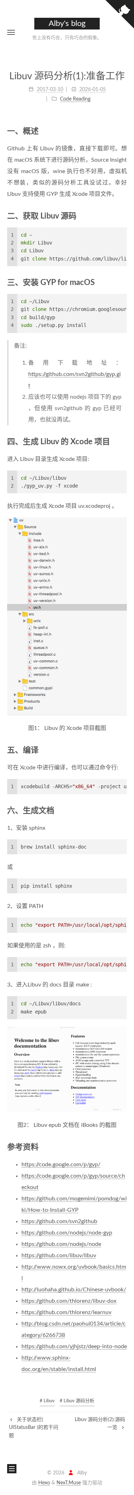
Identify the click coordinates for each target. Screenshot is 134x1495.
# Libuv (47, 1401)
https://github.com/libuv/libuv (58, 1255)
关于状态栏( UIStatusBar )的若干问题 (33, 1427)
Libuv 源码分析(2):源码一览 (100, 1423)
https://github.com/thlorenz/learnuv (66, 1312)
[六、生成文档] (123, 810)
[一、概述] (123, 130)
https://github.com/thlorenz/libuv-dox (68, 1301)
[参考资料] (123, 1146)
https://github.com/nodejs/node (61, 1244)
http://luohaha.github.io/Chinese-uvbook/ (73, 1289)
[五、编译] (123, 749)
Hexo (44, 1482)
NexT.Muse (68, 1482)
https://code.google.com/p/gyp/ (60, 1164)
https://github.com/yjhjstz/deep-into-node (74, 1346)
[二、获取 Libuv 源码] (123, 215)
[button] (11, 32)
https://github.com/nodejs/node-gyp (66, 1233)
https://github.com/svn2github (59, 1221)
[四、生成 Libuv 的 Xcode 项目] (123, 441)
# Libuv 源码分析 (77, 1401)
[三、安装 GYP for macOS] (123, 282)
